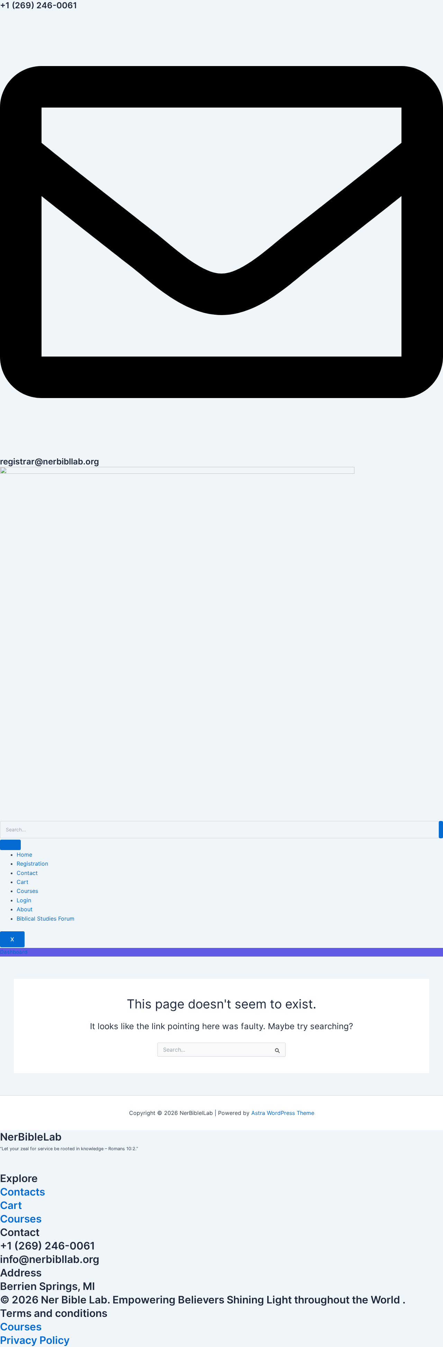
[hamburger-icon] (10, 845)
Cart (22, 881)
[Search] (441, 829)
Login (24, 900)
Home (24, 854)
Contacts (22, 1191)
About (25, 909)
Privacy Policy (35, 1340)
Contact (27, 872)
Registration (32, 863)
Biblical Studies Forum (45, 918)
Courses (27, 890)
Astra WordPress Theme (282, 1112)
